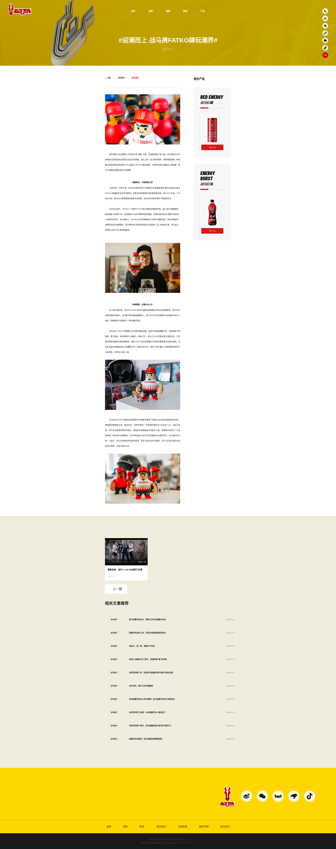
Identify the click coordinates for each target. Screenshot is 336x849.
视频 (168, 11)
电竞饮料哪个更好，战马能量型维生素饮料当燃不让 (150, 726)
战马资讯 (121, 78)
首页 (133, 11)
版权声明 (204, 826)
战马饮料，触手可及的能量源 (141, 686)
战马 (152, 160)
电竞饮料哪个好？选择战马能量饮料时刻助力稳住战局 (151, 672)
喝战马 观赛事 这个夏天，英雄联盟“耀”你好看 (148, 659)
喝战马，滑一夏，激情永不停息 (142, 646)
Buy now (212, 147)
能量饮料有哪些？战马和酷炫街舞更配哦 (145, 739)
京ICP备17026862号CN (186, 843)
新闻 (185, 11)
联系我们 (161, 826)
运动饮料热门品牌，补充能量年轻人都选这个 (147, 712)
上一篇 (117, 589)
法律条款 (182, 826)
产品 (203, 11)
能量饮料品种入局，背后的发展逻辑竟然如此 (147, 633)
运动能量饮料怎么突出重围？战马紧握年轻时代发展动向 (152, 699)
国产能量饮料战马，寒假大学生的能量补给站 (147, 619)
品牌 (151, 11)
